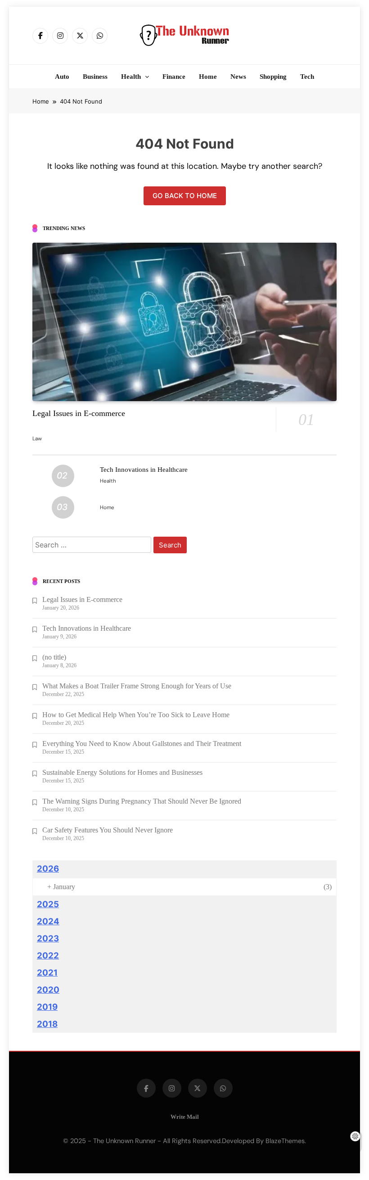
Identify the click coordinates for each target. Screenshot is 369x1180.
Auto (62, 76)
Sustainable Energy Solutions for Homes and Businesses (122, 772)
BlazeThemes (285, 1141)
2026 (48, 869)
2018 (47, 1024)
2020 (48, 990)
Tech (307, 76)
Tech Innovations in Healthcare (144, 469)
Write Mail (185, 1117)
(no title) (54, 657)
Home (208, 76)
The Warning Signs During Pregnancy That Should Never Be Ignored (141, 801)
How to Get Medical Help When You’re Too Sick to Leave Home (136, 715)
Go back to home (185, 195)
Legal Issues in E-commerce (78, 413)
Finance (173, 76)
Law (37, 438)
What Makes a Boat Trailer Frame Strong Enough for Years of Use (136, 686)
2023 (48, 938)
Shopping (273, 76)
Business (95, 76)
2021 (47, 973)
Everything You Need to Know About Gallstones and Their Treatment (141, 743)
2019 (47, 1007)
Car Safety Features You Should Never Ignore (107, 830)
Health (131, 76)
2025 (48, 904)
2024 (48, 921)
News (238, 76)
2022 (48, 955)
